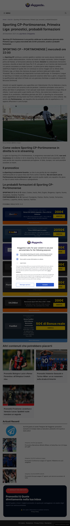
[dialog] (35, 263)
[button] (35, 263)
